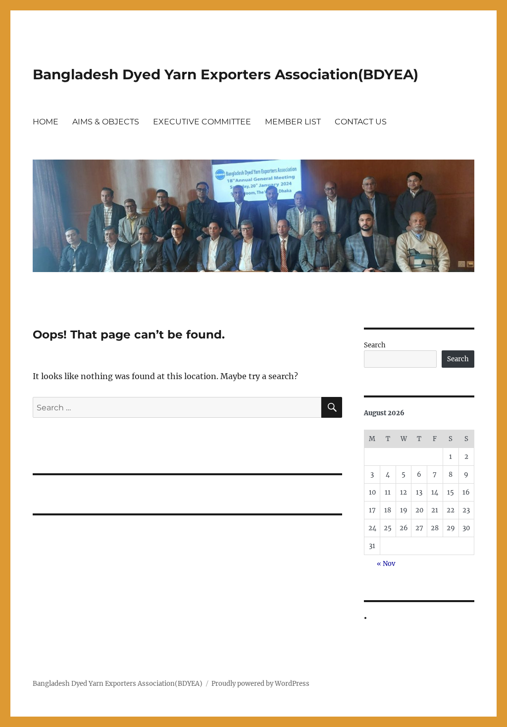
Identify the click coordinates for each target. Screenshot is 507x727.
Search (375, 345)
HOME (45, 121)
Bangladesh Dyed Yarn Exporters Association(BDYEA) (225, 74)
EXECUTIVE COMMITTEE (202, 121)
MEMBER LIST (293, 121)
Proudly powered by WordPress (260, 683)
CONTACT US (361, 121)
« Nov (386, 563)
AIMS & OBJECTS (105, 121)
